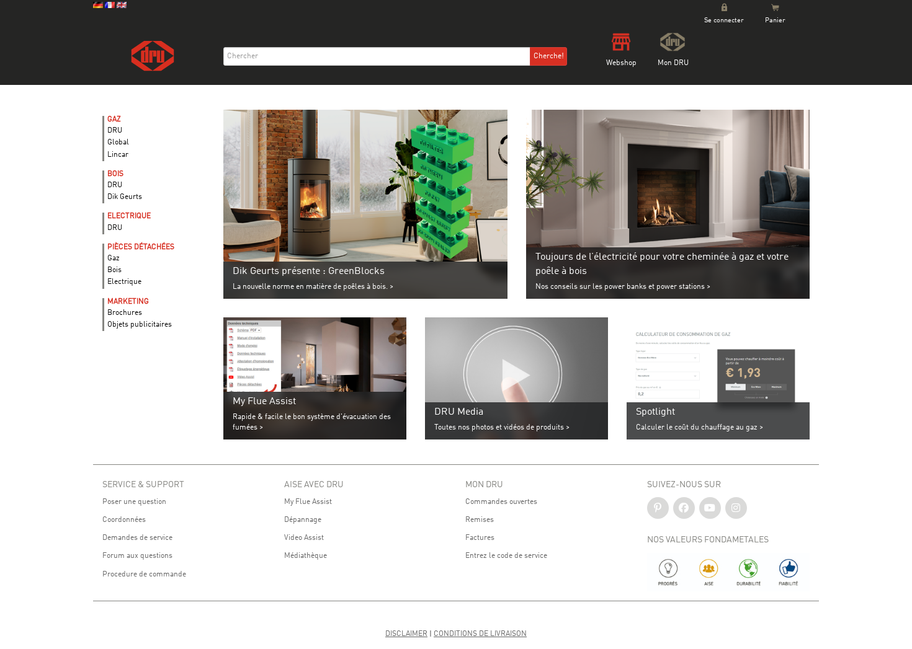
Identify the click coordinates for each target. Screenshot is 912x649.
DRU (114, 131)
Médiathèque (305, 556)
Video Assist (304, 538)
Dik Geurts (124, 197)
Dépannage (302, 520)
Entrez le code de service (506, 556)
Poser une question (134, 502)
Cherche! (549, 56)
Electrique (124, 282)
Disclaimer (406, 634)
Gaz (113, 258)
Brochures (124, 313)
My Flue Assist (308, 502)
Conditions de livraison (480, 634)
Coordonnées (124, 520)
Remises (479, 520)
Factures (479, 538)
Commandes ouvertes (501, 502)
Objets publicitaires (139, 325)
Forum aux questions (137, 556)
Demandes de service (137, 538)
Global (118, 142)
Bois (114, 270)
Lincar (117, 155)
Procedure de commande (144, 574)
